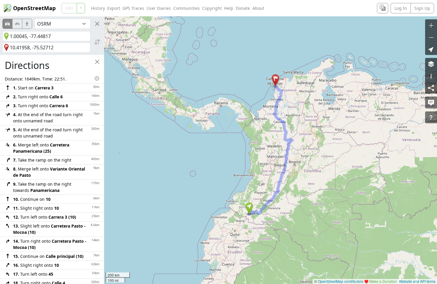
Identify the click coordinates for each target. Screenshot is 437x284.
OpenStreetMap (34, 8)
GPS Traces (133, 8)
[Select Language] (382, 8)
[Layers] (431, 64)
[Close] (97, 23)
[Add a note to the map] (431, 102)
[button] (249, 208)
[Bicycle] (17, 24)
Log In (400, 8)
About (258, 8)
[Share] (431, 88)
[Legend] (431, 76)
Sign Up (422, 8)
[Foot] (27, 24)
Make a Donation (383, 281)
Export (113, 8)
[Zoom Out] (431, 37)
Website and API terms (417, 281)
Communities (186, 8)
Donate (243, 8)
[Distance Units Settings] (96, 78)
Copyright (212, 8)
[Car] (7, 24)
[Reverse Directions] (97, 41)
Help (228, 8)
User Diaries (159, 8)
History (98, 8)
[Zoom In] (431, 25)
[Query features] (431, 117)
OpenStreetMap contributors (340, 281)
